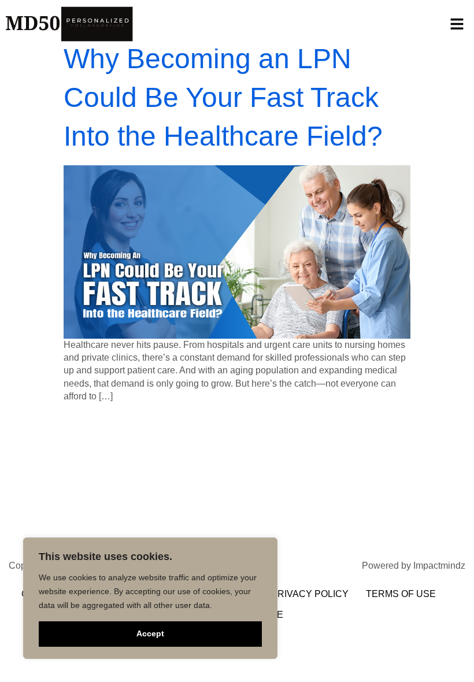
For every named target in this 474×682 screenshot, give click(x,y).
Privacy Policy (310, 594)
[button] (456, 23)
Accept (150, 633)
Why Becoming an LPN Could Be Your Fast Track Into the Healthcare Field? (223, 97)
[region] (150, 598)
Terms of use (401, 594)
